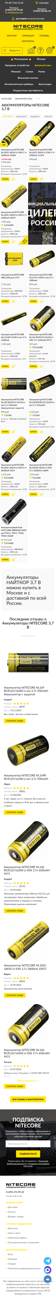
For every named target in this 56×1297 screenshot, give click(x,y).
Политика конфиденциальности (24, 1269)
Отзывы (44, 36)
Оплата (12, 1212)
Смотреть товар (14, 721)
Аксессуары (45, 84)
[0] (49, 50)
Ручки (41, 72)
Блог (10, 1254)
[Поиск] (5, 50)
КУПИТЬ (5, 179)
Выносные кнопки (28, 78)
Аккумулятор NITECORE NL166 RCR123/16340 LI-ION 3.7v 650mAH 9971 (27, 870)
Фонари (41, 59)
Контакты (28, 41)
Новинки (12, 1259)
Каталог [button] (12, 36)
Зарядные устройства (17, 65)
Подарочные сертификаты (28, 90)
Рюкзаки (16, 72)
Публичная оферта (17, 1238)
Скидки (12, 1264)
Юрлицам (28, 36)
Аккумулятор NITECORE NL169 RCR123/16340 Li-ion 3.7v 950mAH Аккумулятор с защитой (26, 691)
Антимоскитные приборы (19, 84)
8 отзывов (8, 478)
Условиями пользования (38, 1164)
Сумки (29, 72)
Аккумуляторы (43, 65)
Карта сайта (14, 1233)
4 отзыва (36, 478)
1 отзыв (7, 415)
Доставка (13, 1207)
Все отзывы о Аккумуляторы (28, 1099)
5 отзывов (8, 225)
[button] (14, 12)
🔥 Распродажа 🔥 (21, 59)
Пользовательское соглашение (23, 1243)
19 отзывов (37, 347)
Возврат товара (16, 1217)
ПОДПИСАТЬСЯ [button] (28, 1154)
